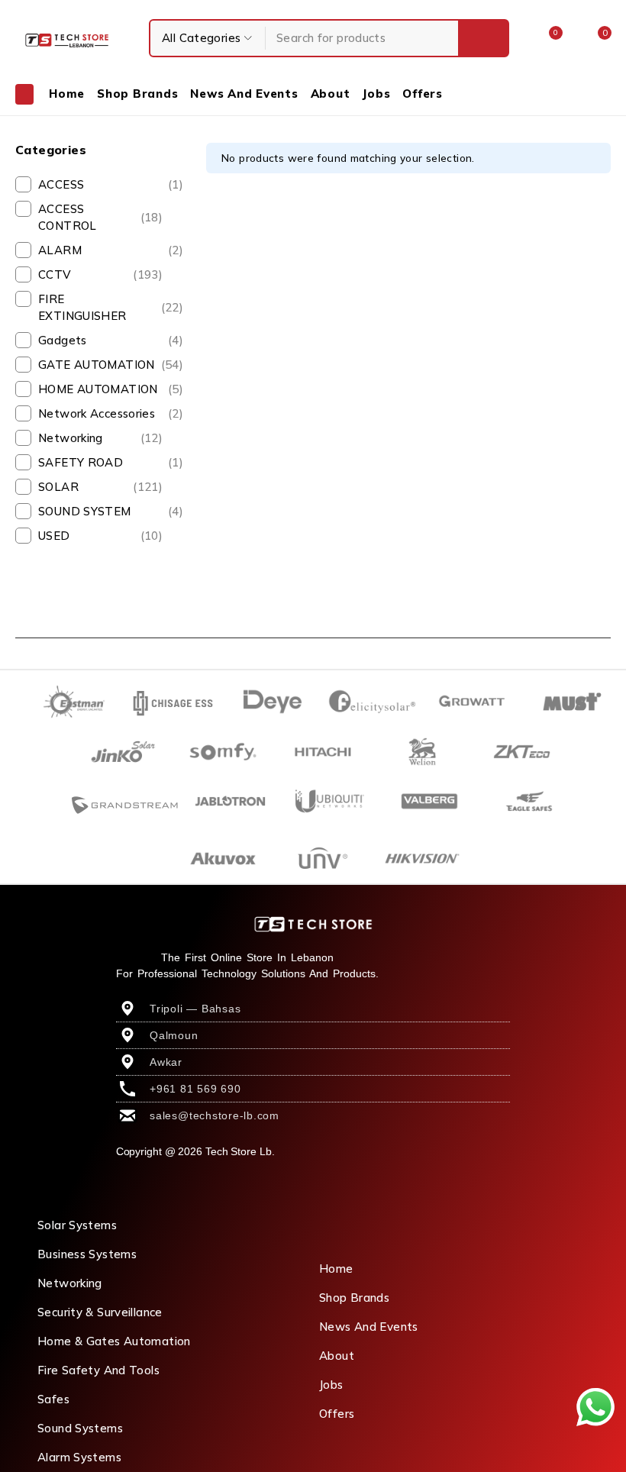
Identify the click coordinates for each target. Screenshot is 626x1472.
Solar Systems (77, 1225)
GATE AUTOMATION (110, 364)
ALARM (110, 250)
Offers (336, 1413)
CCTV (100, 274)
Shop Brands (354, 1297)
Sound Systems (80, 1428)
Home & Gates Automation (114, 1341)
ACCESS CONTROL (100, 217)
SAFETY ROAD (110, 462)
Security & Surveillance (100, 1312)
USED (100, 535)
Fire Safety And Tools (98, 1370)
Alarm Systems (79, 1457)
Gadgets (110, 340)
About (336, 1355)
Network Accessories (110, 413)
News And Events (368, 1326)
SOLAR (100, 486)
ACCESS (110, 184)
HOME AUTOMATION (110, 389)
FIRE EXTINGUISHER (110, 307)
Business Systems (87, 1254)
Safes (53, 1399)
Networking (100, 438)
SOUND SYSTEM (110, 511)
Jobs (331, 1384)
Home (336, 1268)
